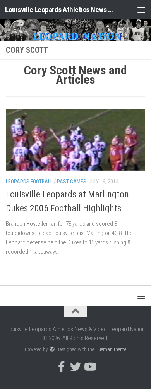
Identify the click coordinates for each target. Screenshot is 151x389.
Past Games (71, 181)
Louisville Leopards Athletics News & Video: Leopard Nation (59, 9)
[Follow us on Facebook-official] (61, 366)
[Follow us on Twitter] (75, 366)
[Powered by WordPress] (51, 349)
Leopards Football (29, 181)
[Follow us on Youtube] (89, 366)
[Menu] (141, 9)
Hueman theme (110, 349)
